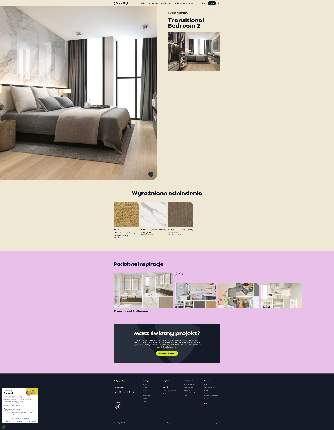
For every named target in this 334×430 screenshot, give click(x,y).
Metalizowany (147, 395)
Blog (205, 384)
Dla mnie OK (32, 421)
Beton (144, 393)
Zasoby (207, 381)
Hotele (185, 395)
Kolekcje (146, 381)
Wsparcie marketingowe (211, 395)
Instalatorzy (187, 390)
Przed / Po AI (172, 3)
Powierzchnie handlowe (190, 393)
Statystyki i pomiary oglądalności (12, 414)
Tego (206, 404)
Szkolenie (163, 3)
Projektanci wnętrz (189, 384)
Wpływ (185, 3)
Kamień (145, 387)
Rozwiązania (188, 381)
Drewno (145, 384)
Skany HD (207, 398)
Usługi (148, 3)
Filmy (205, 393)
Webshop (191, 3)
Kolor (144, 390)
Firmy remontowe (189, 387)
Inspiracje (166, 381)
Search (204, 3)
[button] (4, 427)
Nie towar (7, 421)
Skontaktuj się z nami (167, 353)
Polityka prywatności (172, 423)
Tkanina (145, 398)
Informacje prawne (161, 423)
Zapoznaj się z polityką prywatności (11, 405)
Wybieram (20, 421)
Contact (212, 3)
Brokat (145, 401)
